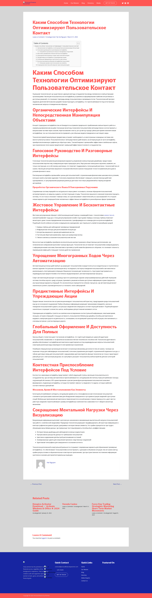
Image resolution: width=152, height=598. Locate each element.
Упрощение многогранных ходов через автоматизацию (53, 55)
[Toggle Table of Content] (77, 43)
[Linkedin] (128, 3)
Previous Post (36, 484)
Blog (83, 3)
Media (98, 3)
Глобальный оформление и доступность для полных (52, 59)
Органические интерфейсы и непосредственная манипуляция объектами (58, 48)
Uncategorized (50, 37)
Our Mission (75, 3)
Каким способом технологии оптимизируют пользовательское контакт (57, 46)
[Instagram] (125, 3)
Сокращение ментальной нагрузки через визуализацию (53, 65)
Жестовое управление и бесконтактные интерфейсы (52, 53)
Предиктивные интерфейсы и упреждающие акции (52, 57)
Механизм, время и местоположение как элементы (53, 63)
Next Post (117, 484)
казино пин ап (109, 215)
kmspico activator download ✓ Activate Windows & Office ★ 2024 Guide (46, 507)
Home (66, 3)
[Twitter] (123, 3)
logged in (44, 538)
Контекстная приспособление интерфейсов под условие (53, 61)
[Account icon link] (119, 3)
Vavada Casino (69, 503)
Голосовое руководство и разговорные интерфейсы (52, 50)
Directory (91, 3)
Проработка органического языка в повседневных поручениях (56, 51)
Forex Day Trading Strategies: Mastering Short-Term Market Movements (103, 507)
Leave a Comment (38, 37)
